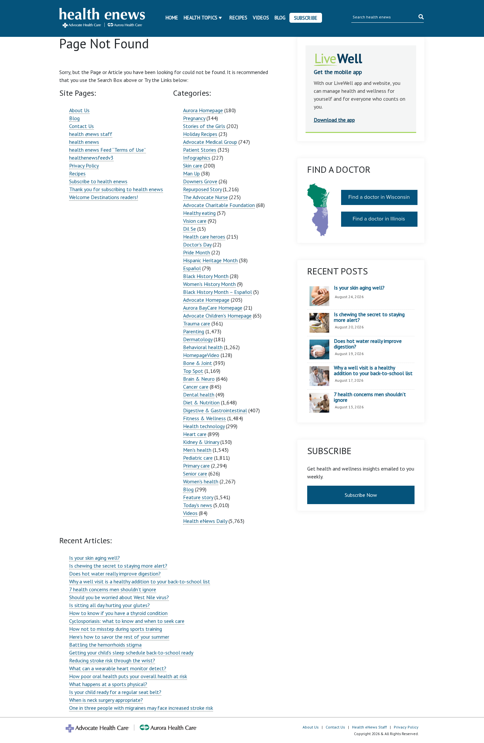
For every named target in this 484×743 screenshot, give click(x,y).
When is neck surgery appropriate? (106, 700)
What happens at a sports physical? (108, 684)
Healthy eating (199, 213)
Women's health (200, 481)
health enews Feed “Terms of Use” (107, 149)
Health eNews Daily (205, 521)
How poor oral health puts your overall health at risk (128, 676)
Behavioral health (203, 347)
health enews (84, 142)
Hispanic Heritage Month (210, 260)
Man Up (191, 173)
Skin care (192, 165)
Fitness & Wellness (204, 418)
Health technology (204, 426)
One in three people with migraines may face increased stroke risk (141, 708)
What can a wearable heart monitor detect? (117, 668)
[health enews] (102, 18)
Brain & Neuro (199, 378)
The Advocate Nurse (205, 197)
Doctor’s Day (197, 244)
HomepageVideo (201, 355)
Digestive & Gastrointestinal (215, 410)
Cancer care (195, 386)
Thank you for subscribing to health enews (116, 189)
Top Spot (193, 371)
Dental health (198, 394)
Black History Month (206, 276)
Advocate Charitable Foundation (219, 205)
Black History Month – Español (217, 292)
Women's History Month (209, 284)
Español (192, 268)
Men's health (197, 450)
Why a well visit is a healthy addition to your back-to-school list (139, 581)
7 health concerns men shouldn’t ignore (112, 589)
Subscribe (305, 18)
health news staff (90, 134)
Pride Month (196, 252)
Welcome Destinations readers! (103, 197)
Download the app (334, 119)
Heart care (194, 434)
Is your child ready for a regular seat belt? (115, 692)
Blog (280, 17)
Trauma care (196, 323)
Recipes (238, 17)
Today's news (197, 505)
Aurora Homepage (203, 110)
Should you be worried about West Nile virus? (119, 597)
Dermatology (197, 339)
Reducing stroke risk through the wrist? (112, 660)
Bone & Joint (197, 363)
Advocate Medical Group (210, 142)
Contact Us (81, 126)
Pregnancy (194, 118)
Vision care (194, 221)
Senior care (195, 473)
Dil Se (189, 228)
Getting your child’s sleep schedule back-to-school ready (131, 652)
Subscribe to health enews (98, 181)
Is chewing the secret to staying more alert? (118, 565)
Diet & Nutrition (201, 402)
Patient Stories (199, 149)
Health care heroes (204, 236)
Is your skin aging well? (94, 557)
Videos (261, 17)
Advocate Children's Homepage (217, 315)
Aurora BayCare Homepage (212, 307)
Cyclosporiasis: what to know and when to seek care (126, 621)
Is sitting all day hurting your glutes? (109, 605)
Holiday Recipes (200, 134)
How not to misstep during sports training (115, 629)
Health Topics (200, 17)
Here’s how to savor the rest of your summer (119, 636)
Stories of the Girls (204, 126)
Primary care (196, 465)
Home (172, 17)
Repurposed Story (202, 189)
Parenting (193, 331)
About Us (79, 110)
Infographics (196, 157)
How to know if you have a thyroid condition (118, 613)
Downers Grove (200, 181)
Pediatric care (198, 457)
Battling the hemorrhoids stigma (105, 644)
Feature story (198, 497)
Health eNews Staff (369, 727)
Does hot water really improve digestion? (115, 573)
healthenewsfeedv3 (91, 157)
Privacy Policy (84, 165)
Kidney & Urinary (201, 442)
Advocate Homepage (206, 299)
